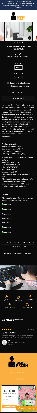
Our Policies (18, 379)
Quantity (18, 73)
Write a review (19, 319)
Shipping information (18, 242)
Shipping (10, 56)
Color (18, 63)
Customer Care (18, 372)
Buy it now (18, 98)
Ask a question (18, 247)
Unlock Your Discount (9, 406)
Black (18, 68)
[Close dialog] (34, 387)
